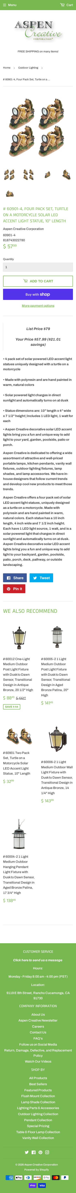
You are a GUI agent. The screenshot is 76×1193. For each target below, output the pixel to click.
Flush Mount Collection (38, 1096)
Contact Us (38, 1032)
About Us (38, 1014)
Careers (38, 1026)
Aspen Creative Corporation (41, 1164)
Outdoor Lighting (28, 67)
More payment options (38, 305)
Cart (69, 5)
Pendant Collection (38, 1120)
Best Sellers (38, 1084)
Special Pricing (38, 1126)
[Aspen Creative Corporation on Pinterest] (40, 1153)
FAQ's (38, 1038)
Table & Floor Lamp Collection (38, 1132)
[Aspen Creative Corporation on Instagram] (47, 1153)
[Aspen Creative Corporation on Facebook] (33, 1153)
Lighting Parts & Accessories (38, 1108)
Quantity (8, 259)
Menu (12, 5)
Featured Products (38, 1090)
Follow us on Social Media (38, 1044)
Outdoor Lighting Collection (38, 1114)
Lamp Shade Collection (38, 1102)
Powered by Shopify (36, 1169)
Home (6, 67)
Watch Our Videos (38, 1061)
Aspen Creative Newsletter (38, 1020)
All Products (38, 1078)
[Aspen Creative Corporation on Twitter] (27, 1153)
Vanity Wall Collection (38, 1138)
